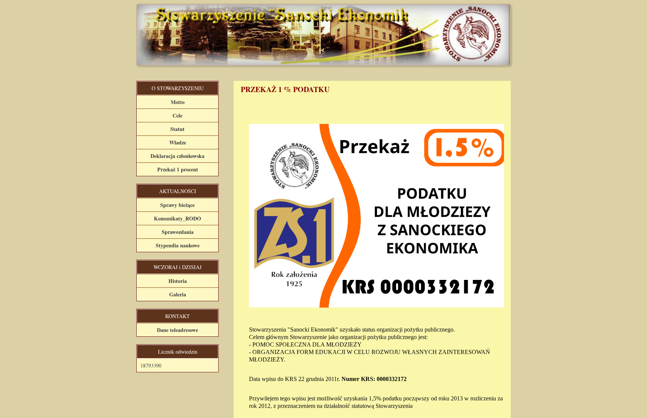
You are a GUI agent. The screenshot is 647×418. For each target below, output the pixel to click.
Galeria (177, 294)
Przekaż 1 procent (177, 169)
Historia (177, 281)
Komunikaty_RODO (177, 218)
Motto (178, 102)
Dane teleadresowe (177, 330)
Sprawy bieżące (177, 205)
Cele (177, 115)
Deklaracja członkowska (177, 156)
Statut (177, 129)
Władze (177, 142)
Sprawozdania (178, 232)
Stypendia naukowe (178, 245)
